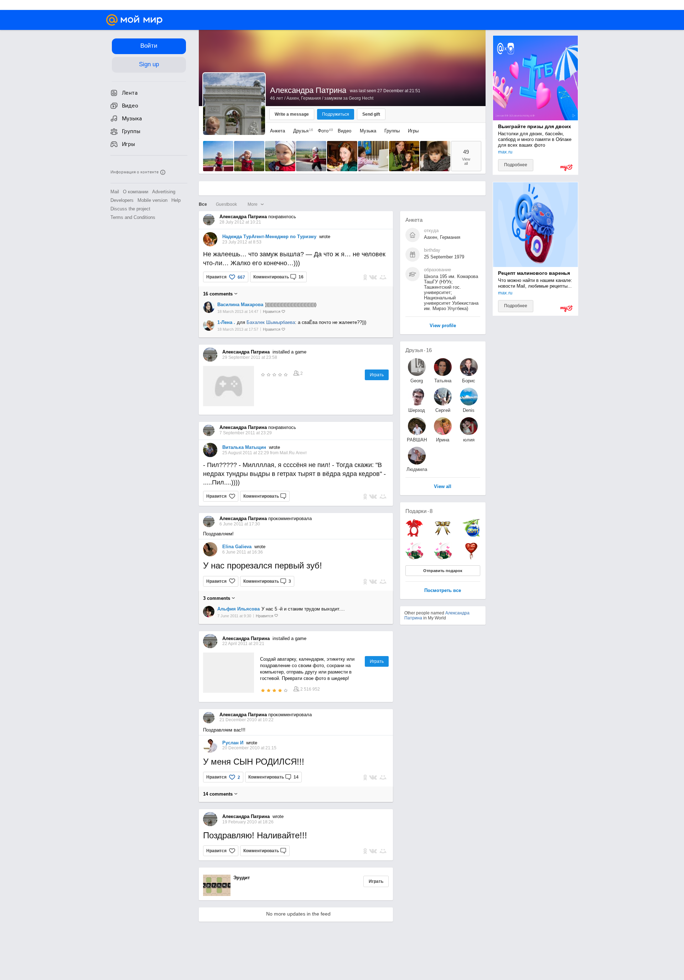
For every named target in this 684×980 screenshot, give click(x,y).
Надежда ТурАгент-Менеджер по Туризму (269, 236)
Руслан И (232, 742)
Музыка (368, 130)
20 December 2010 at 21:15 (249, 747)
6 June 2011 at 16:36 (242, 552)
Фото (324, 130)
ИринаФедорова (443, 439)
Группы (392, 130)
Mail (114, 191)
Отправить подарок (442, 570)
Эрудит (241, 877)
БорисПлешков (468, 380)
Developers (122, 200)
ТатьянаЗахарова (442, 380)
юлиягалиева (468, 439)
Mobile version (152, 200)
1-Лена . (226, 322)
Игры (413, 130)
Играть (377, 374)
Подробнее (515, 164)
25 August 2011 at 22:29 (246, 452)
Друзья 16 (418, 350)
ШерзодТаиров (416, 410)
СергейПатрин (442, 410)
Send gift (371, 114)
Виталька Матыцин (244, 447)
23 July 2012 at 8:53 (241, 242)
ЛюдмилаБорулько (416, 469)
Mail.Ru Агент (293, 452)
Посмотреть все (442, 590)
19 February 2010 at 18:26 (248, 821)
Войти (148, 45)
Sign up (149, 64)
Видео (345, 130)
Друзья (301, 130)
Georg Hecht (361, 98)
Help (176, 200)
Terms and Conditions (132, 217)
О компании (135, 191)
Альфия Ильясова (238, 609)
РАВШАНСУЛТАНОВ (416, 439)
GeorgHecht (416, 380)
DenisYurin (469, 410)
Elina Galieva (237, 546)
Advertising (163, 191)
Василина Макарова (240, 304)
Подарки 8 (418, 511)
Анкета (277, 130)
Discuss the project (130, 208)
